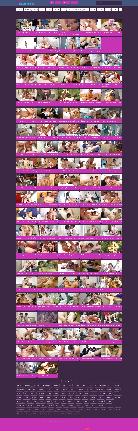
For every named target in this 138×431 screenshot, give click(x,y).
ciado (55, 397)
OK (87, 429)
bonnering (117, 397)
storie (41, 401)
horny (50, 389)
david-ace (76, 34)
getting (57, 389)
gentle (63, 397)
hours (48, 401)
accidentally (20, 389)
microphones (99, 389)
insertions (26, 401)
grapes (81, 409)
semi (41, 413)
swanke (109, 389)
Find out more (81, 429)
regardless (89, 389)
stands (51, 409)
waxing (34, 397)
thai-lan (41, 308)
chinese (19, 385)
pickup (48, 413)
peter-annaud (64, 257)
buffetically (116, 385)
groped (77, 401)
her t (56, 393)
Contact (82, 421)
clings (96, 409)
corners (35, 9)
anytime (48, 9)
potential (94, 393)
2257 (75, 421)
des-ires (105, 104)
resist (63, 393)
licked (86, 393)
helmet (73, 409)
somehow (78, 9)
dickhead (19, 9)
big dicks (27, 385)
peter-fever (63, 34)
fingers (42, 9)
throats (62, 401)
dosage (79, 405)
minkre (27, 413)
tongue (109, 397)
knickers (85, 9)
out (80, 393)
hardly (63, 405)
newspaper (41, 389)
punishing (30, 405)
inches (85, 397)
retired (32, 393)
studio (116, 393)
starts (41, 397)
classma (92, 9)
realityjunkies (20, 405)
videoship (93, 397)
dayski (88, 409)
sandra (48, 397)
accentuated (40, 405)
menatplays (41, 393)
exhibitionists (31, 389)
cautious (108, 9)
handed (101, 405)
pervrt (69, 401)
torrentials (80, 389)
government (72, 393)
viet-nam (105, 86)
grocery (70, 9)
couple (56, 385)
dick (72, 389)
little (57, 405)
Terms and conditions (55, 421)
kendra (93, 405)
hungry (101, 397)
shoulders (100, 401)
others (19, 397)
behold (117, 389)
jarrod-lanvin (76, 257)
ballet (62, 413)
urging (85, 401)
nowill (55, 413)
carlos (103, 409)
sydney (50, 405)
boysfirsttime (46, 385)
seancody (28, 9)
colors (34, 413)
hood (29, 409)
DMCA (44, 421)
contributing (20, 409)
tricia (86, 405)
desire (36, 409)
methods (100, 9)
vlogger (65, 389)
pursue (118, 409)
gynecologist (93, 385)
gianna (71, 405)
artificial (102, 393)
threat (70, 397)
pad (70, 385)
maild (84, 385)
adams (70, 413)
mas (110, 393)
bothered (56, 9)
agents (43, 409)
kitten (49, 393)
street (34, 401)
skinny (26, 397)
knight (66, 409)
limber (77, 397)
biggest (115, 9)
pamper (19, 413)
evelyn (109, 405)
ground (19, 393)
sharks (110, 409)
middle (59, 409)
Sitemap (90, 421)
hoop (63, 385)
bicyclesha (110, 401)
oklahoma (36, 385)
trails (55, 401)
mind (77, 413)
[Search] (119, 3)
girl (26, 393)
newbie (77, 385)
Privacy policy (67, 421)
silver (18, 401)
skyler (92, 401)
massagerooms (104, 385)
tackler (64, 9)
